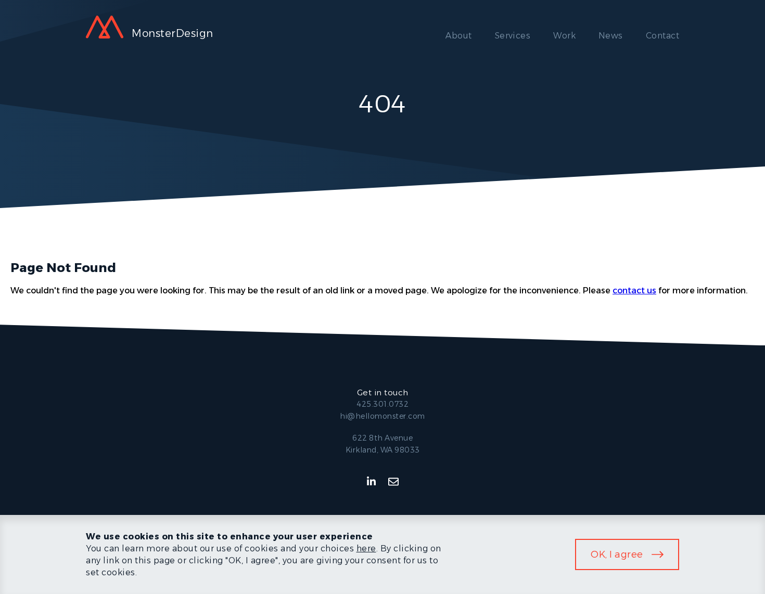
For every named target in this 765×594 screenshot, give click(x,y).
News (610, 36)
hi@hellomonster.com (382, 416)
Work (564, 36)
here (366, 548)
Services (513, 36)
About (458, 36)
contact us (634, 290)
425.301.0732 (382, 404)
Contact (662, 36)
